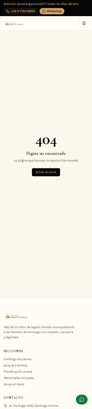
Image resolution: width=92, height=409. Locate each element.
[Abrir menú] (83, 23)
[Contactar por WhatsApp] (82, 400)
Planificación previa (18, 372)
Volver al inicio (46, 172)
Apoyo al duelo (14, 384)
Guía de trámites (16, 365)
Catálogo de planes (17, 359)
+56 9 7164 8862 (23, 11)
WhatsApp (54, 11)
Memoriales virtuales (19, 378)
